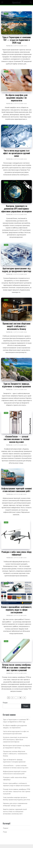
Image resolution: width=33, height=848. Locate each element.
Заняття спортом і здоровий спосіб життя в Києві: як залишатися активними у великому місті (15, 811)
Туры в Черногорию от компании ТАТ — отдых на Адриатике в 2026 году (16, 39)
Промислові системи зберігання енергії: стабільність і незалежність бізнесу (16, 326)
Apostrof (16, 2)
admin (25, 45)
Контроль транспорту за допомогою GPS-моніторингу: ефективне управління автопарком (16, 208)
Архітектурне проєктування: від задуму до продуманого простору (16, 270)
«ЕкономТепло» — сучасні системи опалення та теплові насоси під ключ (16, 439)
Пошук (5, 703)
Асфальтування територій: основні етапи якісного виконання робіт (16, 490)
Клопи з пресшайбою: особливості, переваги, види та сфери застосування (16, 609)
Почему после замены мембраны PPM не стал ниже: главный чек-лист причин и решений (16, 667)
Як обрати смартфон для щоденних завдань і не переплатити (16, 97)
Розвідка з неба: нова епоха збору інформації (17, 553)
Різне (6, 13)
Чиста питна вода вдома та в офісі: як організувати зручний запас (16, 153)
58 (20, 698)
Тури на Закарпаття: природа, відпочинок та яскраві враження (16, 385)
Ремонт (5, 828)
